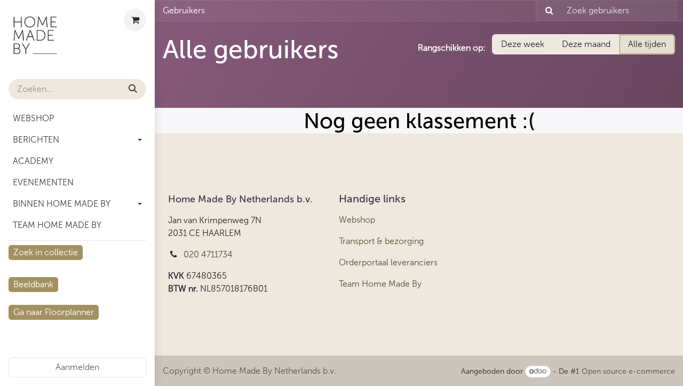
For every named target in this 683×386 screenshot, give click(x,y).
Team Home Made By (380, 284)
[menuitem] (77, 118)
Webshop (357, 220)
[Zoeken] (133, 89)
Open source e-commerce (628, 371)
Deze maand (586, 44)
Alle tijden (647, 44)
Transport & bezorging (381, 241)
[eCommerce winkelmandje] (135, 20)
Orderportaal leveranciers (388, 262)
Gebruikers (184, 10)
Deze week (522, 44)
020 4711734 (208, 254)
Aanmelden (77, 367)
